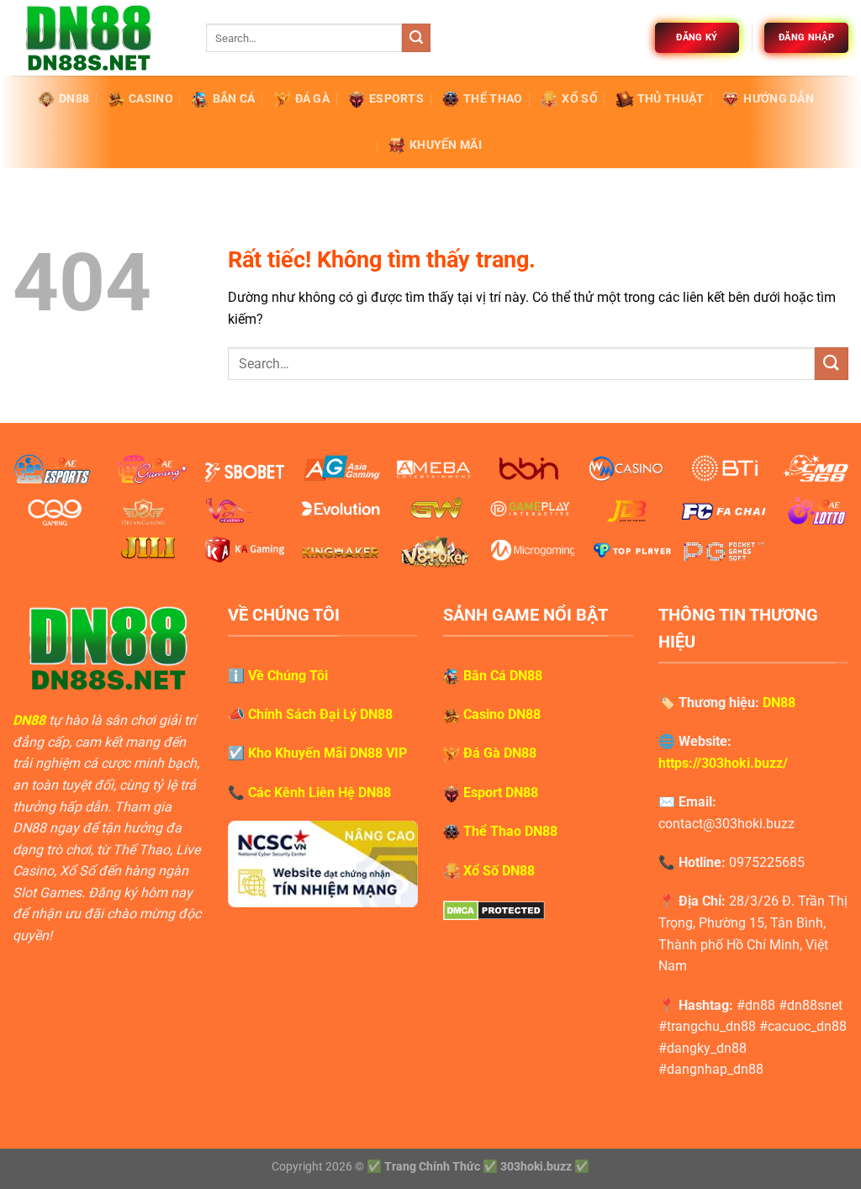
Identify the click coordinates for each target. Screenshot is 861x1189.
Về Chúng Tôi (288, 676)
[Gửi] (416, 38)
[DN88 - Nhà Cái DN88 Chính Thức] (97, 38)
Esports (396, 99)
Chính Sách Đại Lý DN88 (320, 714)
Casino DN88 (502, 714)
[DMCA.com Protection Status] (494, 909)
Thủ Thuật (671, 99)
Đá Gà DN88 (499, 753)
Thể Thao (492, 99)
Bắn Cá (234, 99)
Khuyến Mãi (445, 145)
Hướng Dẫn (778, 99)
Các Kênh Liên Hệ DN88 (319, 793)
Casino (151, 99)
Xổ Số (579, 99)
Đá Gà (312, 99)
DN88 (74, 99)
